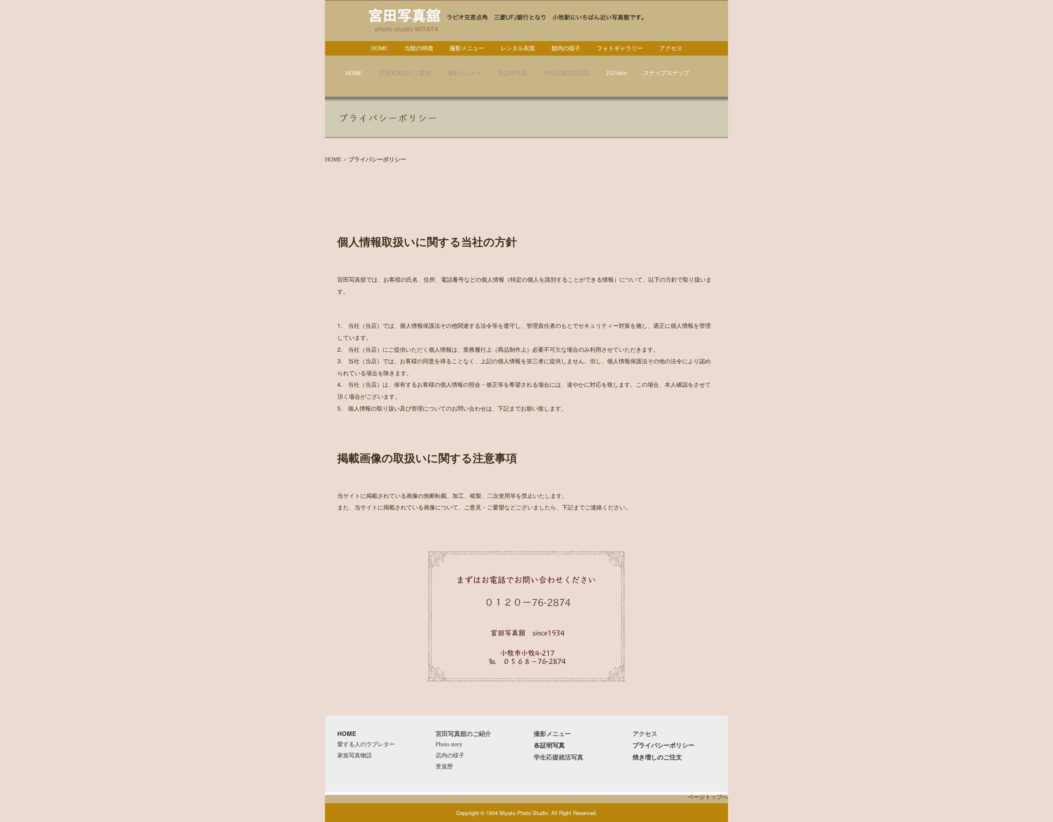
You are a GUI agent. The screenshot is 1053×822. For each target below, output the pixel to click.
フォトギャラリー (620, 48)
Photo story (449, 744)
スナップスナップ (666, 73)
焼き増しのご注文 (657, 756)
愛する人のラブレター (366, 744)
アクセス (670, 48)
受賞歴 (444, 767)
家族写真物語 (354, 755)
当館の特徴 (418, 48)
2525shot (616, 73)
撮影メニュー (467, 48)
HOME (379, 48)
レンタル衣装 (518, 48)
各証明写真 (549, 745)
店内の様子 (450, 755)
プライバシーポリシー (663, 745)
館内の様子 (566, 48)
